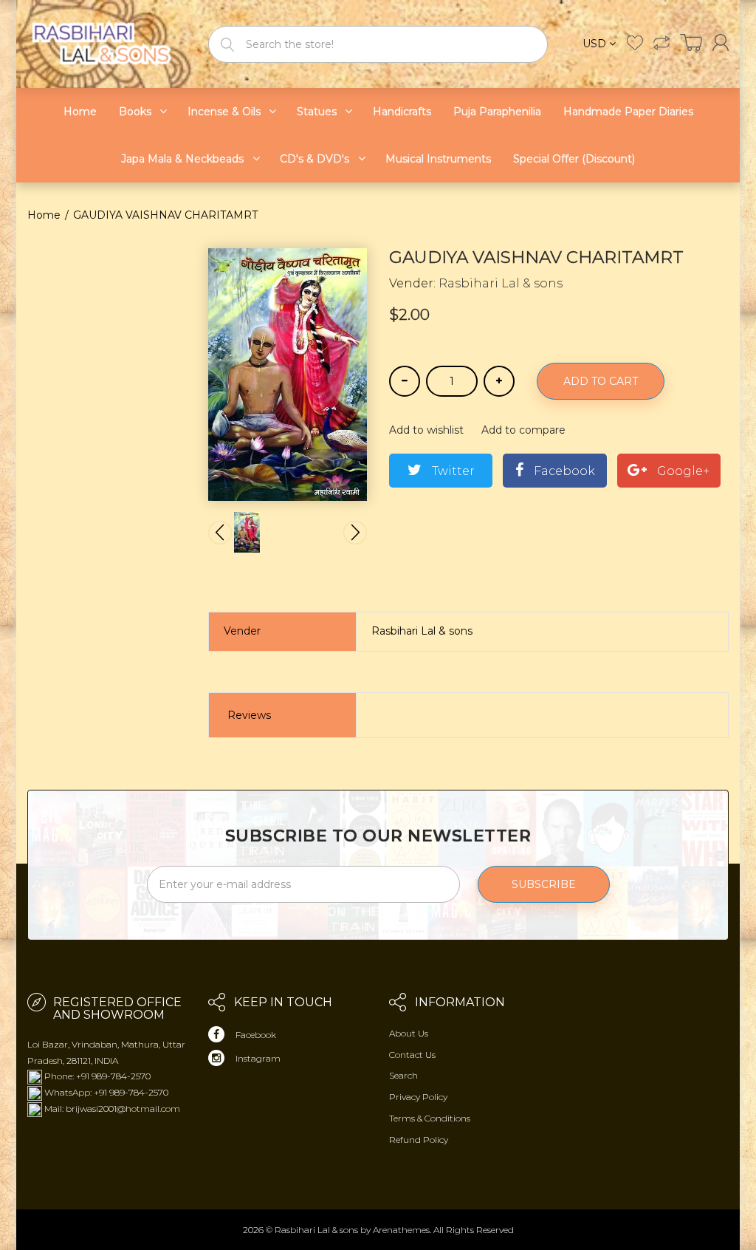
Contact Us (412, 1054)
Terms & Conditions (429, 1118)
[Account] (720, 42)
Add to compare (523, 430)
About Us (408, 1033)
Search (403, 1075)
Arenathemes (401, 1229)
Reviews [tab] (249, 715)
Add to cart (600, 381)
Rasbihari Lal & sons (501, 283)
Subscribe (544, 884)
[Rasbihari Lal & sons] (106, 43)
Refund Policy (418, 1139)
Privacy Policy (418, 1096)
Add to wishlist (426, 430)
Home (44, 215)
